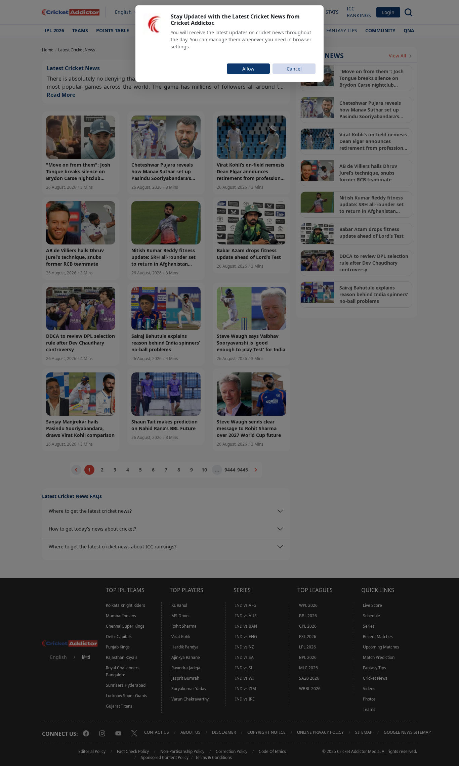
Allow (248, 68)
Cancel (294, 68)
